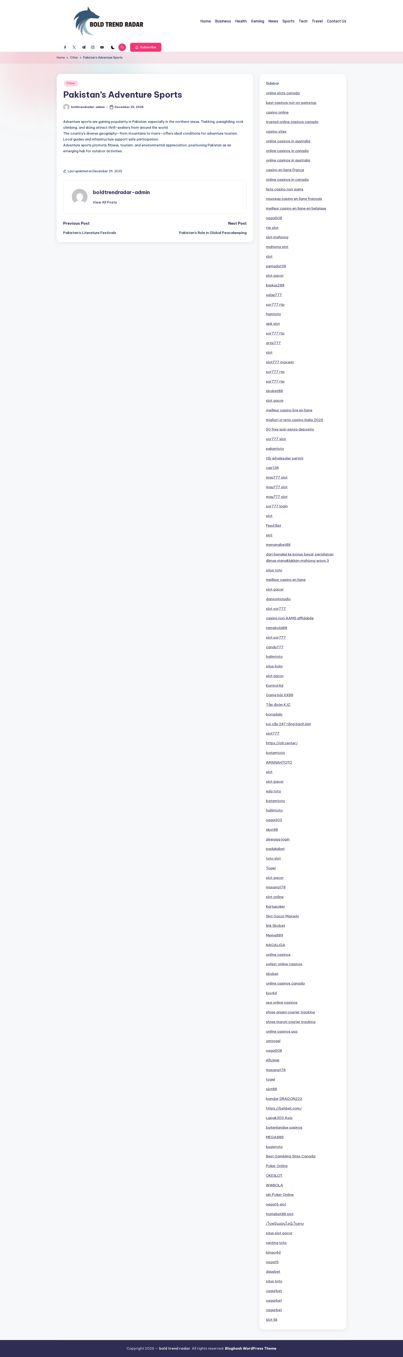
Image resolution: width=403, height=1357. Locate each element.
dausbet (273, 1271)
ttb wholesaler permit (284, 458)
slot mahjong (277, 237)
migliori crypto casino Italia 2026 (294, 420)
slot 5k (271, 1319)
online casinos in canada (287, 150)
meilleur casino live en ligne (289, 410)
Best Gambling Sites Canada (290, 1156)
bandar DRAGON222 (284, 1098)
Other (71, 83)
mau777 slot (277, 477)
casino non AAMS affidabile (290, 618)
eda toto (273, 791)
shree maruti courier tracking (290, 1021)
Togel (271, 868)
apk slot (273, 323)
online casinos (278, 954)
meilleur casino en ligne (286, 579)
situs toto (274, 570)
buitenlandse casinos (284, 1127)
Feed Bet (273, 525)
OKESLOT (274, 1175)
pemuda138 (276, 266)
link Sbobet (275, 925)
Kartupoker (275, 906)
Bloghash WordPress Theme (250, 1348)
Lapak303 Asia (279, 1117)
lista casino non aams (285, 189)
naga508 (274, 218)
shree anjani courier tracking (290, 1012)
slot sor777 (276, 608)
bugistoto (274, 1146)
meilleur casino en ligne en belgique (296, 208)
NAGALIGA (275, 945)
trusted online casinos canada (292, 122)
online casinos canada (285, 983)
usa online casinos (281, 1002)
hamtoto (273, 314)
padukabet (275, 848)
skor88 (272, 829)
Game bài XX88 (279, 695)
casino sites (276, 131)
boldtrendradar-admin (121, 192)
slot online (275, 897)
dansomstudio (278, 599)
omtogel (273, 1041)
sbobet (272, 973)
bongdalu (274, 714)
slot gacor (275, 275)
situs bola (274, 666)
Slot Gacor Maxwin (282, 916)
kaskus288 (275, 285)
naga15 (272, 1262)
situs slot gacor (279, 1233)
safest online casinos (284, 964)
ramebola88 (276, 627)
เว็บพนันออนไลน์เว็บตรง (285, 1223)
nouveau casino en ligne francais (294, 198)
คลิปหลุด (272, 1060)
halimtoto (274, 656)
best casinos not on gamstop (291, 102)
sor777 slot (276, 439)
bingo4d (273, 1252)
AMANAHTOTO (279, 762)
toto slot (273, 858)
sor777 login (277, 506)
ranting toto (276, 1242)
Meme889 (274, 935)
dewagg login (278, 839)
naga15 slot (276, 1204)
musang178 (276, 887)
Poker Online (277, 1166)
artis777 (273, 343)
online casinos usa (281, 1031)
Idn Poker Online (280, 1194)
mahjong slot (277, 246)
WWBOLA (274, 1185)
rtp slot (272, 227)
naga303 (274, 820)
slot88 (271, 1089)
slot (269, 256)
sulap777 (274, 295)
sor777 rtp (275, 304)
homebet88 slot (279, 1214)
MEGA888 (275, 1137)
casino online (277, 112)
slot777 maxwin (280, 362)
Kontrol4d (274, 685)
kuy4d (271, 993)
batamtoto (275, 752)
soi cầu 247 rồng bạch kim (288, 724)
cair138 (272, 467)
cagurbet (274, 1291)
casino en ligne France (285, 170)
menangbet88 (278, 544)
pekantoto (275, 448)
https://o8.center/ (282, 743)
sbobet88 (274, 391)
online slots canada (283, 93)
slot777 (272, 733)
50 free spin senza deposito (290, 429)
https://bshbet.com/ (284, 1108)
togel (270, 1079)
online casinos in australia (288, 141)
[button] (145, 47)
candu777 (275, 647)
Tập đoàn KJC (278, 704)
